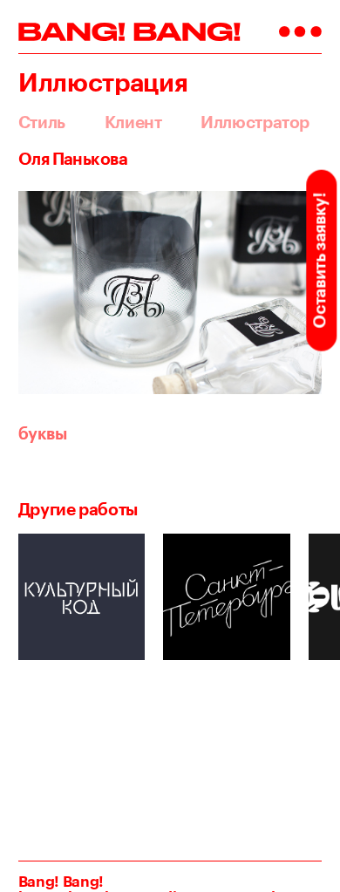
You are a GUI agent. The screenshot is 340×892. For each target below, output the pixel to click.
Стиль (41, 122)
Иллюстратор (255, 122)
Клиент (133, 122)
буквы (42, 433)
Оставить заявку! (319, 260)
